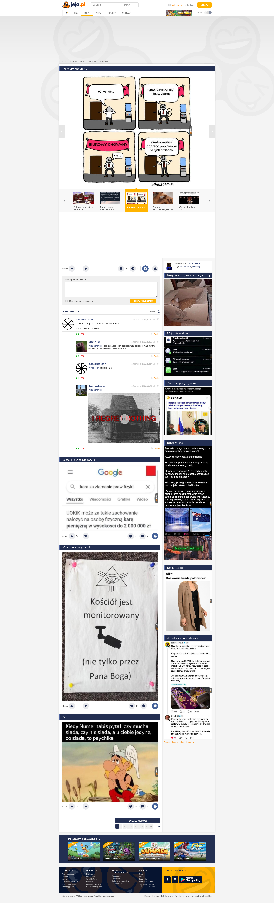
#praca (183, 267)
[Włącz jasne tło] (205, 12)
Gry (76, 13)
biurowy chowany (98, 62)
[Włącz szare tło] (207, 12)
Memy (86, 13)
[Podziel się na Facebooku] (145, 268)
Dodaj (204, 5)
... (155, 826)
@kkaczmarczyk (95, 346)
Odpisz (157, 334)
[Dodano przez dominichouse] (124, 418)
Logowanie (116, 878)
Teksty (65, 876)
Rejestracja (116, 876)
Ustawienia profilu (118, 883)
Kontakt (141, 874)
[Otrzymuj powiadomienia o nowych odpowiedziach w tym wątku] (158, 319)
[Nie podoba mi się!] (90, 268)
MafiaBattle (90, 876)
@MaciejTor (93, 368)
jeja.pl (65, 62)
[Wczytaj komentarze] (145, 706)
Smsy (64, 879)
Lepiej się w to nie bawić (78, 460)
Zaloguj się (177, 5)
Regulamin (143, 879)
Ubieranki (126, 13)
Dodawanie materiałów (120, 881)
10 (150, 826)
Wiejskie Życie (91, 879)
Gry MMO (91, 870)
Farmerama (90, 874)
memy (74, 62)
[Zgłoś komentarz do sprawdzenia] (154, 319)
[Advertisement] (137, 236)
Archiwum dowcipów (70, 882)
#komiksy (196, 267)
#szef (189, 267)
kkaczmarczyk (85, 319)
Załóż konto (190, 5)
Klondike (89, 882)
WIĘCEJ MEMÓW (138, 820)
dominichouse (96, 385)
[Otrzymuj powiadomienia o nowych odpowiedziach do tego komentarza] (158, 386)
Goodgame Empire (93, 884)
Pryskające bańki (69, 884)
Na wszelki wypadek (76, 547)
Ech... (65, 717)
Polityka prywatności (146, 882)
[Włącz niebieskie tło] (210, 12)
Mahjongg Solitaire (69, 887)
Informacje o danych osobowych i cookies (147, 885)
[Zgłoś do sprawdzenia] (155, 268)
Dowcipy (112, 13)
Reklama (142, 876)
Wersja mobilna (68, 874)
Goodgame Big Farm (94, 887)
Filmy (98, 13)
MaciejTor (94, 341)
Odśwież (152, 312)
